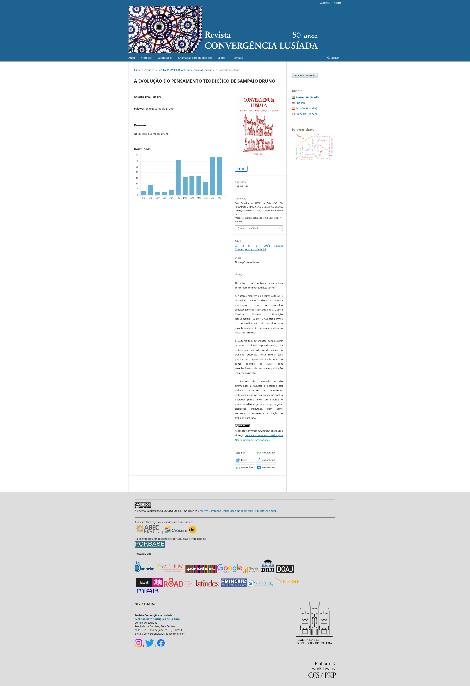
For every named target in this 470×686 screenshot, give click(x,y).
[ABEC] (148, 532)
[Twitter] (149, 645)
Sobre (221, 57)
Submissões (165, 57)
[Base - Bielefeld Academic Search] (287, 585)
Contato (238, 57)
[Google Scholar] (229, 572)
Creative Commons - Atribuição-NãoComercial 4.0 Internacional (237, 511)
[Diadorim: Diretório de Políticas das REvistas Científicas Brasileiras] (251, 572)
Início (137, 70)
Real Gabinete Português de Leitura (157, 619)
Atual (132, 57)
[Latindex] (207, 585)
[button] (245, 452)
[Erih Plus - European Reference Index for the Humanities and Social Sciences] (234, 585)
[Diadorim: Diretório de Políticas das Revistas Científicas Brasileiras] (145, 572)
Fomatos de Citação (248, 228)
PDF (242, 168)
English (300, 103)
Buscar (334, 57)
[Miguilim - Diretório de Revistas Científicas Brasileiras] (170, 572)
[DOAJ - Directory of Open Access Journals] (285, 572)
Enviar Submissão (304, 75)
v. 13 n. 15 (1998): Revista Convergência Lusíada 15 (186, 70)
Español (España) (306, 108)
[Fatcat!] (144, 585)
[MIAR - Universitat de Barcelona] (147, 593)
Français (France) (306, 114)
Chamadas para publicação (195, 57)
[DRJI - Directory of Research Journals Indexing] (267, 572)
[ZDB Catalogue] (157, 585)
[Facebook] (161, 645)
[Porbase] (150, 547)
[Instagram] (138, 645)
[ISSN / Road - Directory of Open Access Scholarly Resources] (179, 585)
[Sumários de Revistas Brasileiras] (260, 585)
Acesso (337, 2)
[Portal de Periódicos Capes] (201, 572)
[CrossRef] (180, 532)
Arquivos (146, 57)
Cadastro (325, 2)
